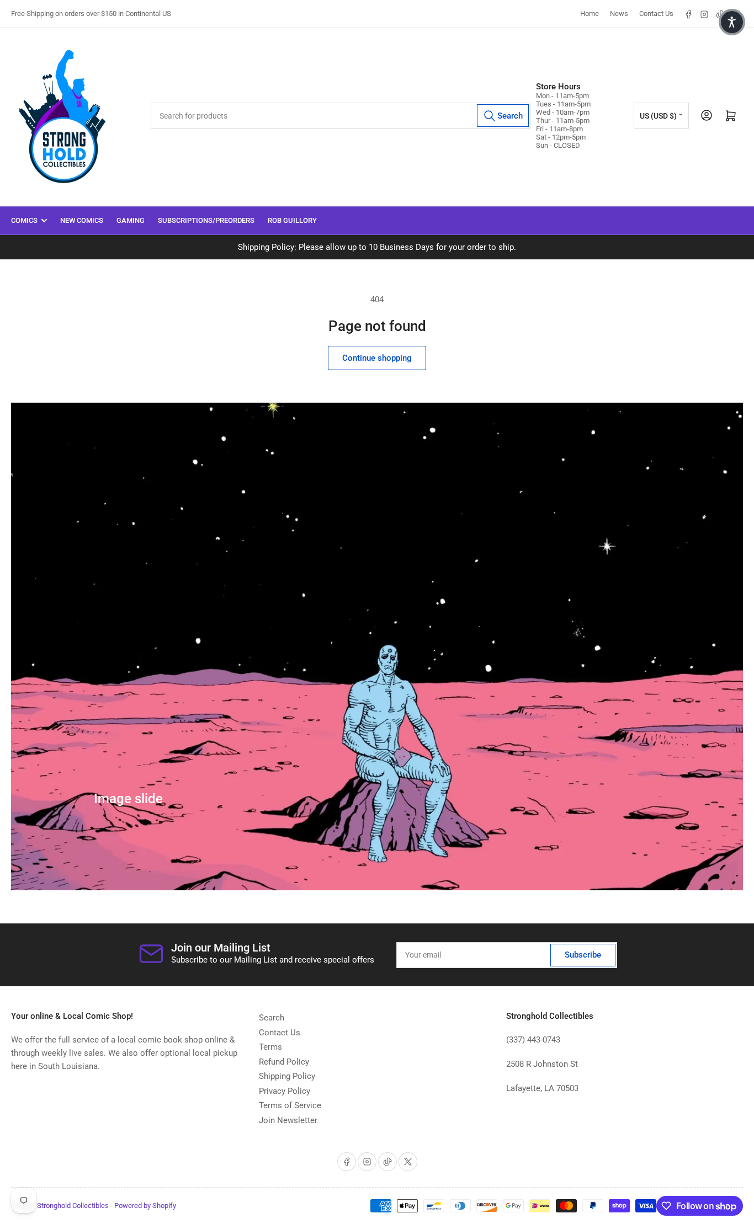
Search (271, 1018)
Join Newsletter (288, 1120)
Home (589, 13)
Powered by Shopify (145, 1205)
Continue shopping (377, 358)
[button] (732, 22)
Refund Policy (284, 1062)
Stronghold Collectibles (73, 1205)
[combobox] (340, 116)
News (619, 13)
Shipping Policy (287, 1076)
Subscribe (583, 955)
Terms (270, 1047)
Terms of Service (290, 1105)
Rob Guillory (292, 220)
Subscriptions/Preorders (206, 220)
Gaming (130, 220)
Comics (24, 220)
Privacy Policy (284, 1091)
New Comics (81, 220)
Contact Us (656, 13)
